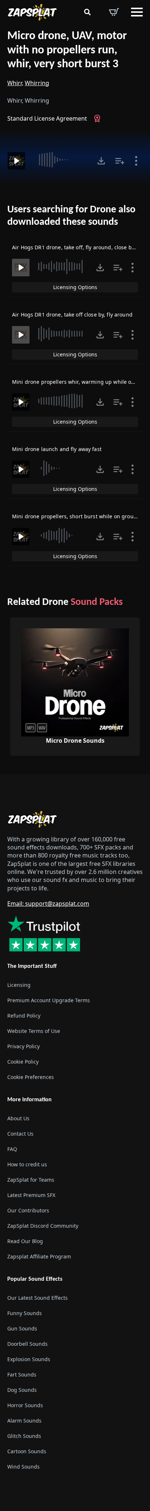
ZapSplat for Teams (30, 1179)
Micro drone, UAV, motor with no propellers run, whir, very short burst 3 (67, 50)
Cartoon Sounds (26, 1451)
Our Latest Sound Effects (37, 1297)
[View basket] (114, 12)
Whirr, (15, 83)
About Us (18, 1118)
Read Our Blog (25, 1241)
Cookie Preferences (30, 1076)
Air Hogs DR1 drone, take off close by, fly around (72, 314)
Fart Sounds (21, 1374)
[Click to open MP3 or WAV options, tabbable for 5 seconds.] (101, 161)
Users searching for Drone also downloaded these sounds (71, 216)
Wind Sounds (23, 1466)
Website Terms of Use (33, 1030)
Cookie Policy (23, 1061)
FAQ (12, 1148)
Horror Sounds (25, 1405)
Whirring (37, 83)
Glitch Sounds (24, 1435)
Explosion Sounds (28, 1359)
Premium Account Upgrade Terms (48, 1000)
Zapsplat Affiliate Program (39, 1256)
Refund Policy (23, 1015)
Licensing (19, 984)
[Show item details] (136, 161)
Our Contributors (28, 1210)
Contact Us (20, 1133)
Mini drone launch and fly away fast (57, 449)
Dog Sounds (22, 1389)
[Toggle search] (87, 12)
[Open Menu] (137, 12)
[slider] (60, 159)
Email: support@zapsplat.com (48, 904)
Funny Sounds (24, 1313)
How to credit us (27, 1164)
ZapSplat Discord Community (42, 1225)
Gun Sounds (22, 1328)
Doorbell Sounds (27, 1343)
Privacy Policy (23, 1046)
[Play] (16, 161)
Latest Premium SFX (31, 1195)
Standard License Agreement (47, 118)
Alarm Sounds (24, 1420)
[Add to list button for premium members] (120, 161)
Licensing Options (75, 287)
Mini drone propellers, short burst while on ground (76, 516)
